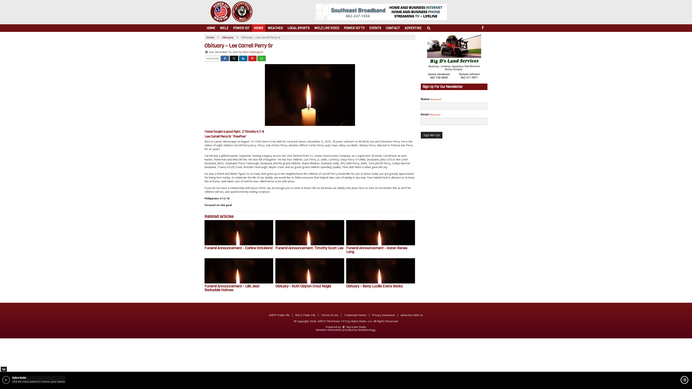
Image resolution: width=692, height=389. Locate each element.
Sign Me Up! (431, 135)
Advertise (413, 28)
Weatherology (367, 330)
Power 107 (241, 28)
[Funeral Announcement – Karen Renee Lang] (380, 232)
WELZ (224, 28)
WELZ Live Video (326, 28)
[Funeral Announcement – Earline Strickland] (239, 232)
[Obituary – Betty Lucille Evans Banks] (380, 270)
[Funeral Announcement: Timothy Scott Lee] (309, 232)
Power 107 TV (354, 28)
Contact (393, 28)
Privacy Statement (383, 315)
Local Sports (298, 28)
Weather (275, 28)
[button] (428, 28)
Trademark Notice (355, 315)
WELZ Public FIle (305, 315)
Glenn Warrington (253, 52)
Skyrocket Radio (355, 327)
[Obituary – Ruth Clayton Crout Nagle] (309, 270)
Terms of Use (329, 315)
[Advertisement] (381, 12)
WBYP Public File (279, 315)
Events (375, 28)
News (258, 28)
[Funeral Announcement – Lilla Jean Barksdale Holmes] (239, 270)
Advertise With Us (412, 315)
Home (211, 28)
